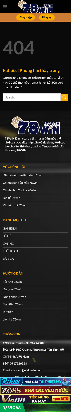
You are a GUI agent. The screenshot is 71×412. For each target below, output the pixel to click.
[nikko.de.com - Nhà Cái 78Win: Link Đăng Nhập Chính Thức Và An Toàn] (36, 6)
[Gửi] (64, 97)
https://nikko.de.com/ (30, 342)
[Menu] (5, 6)
